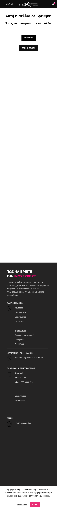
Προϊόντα (28, 38)
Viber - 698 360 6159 (23, 382)
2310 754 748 (20, 378)
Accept (35, 505)
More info (22, 505)
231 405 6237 (20, 400)
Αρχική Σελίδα (28, 48)
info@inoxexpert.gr (23, 423)
